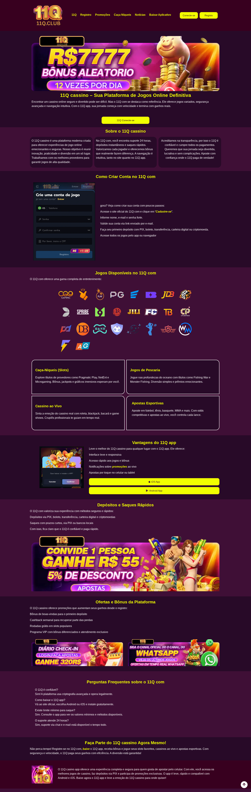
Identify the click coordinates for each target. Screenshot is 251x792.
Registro (85, 14)
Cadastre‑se (163, 211)
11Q (74, 14)
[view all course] (244, 784)
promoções (119, 466)
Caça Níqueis (122, 14)
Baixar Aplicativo (160, 14)
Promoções (102, 14)
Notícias (140, 14)
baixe (86, 748)
